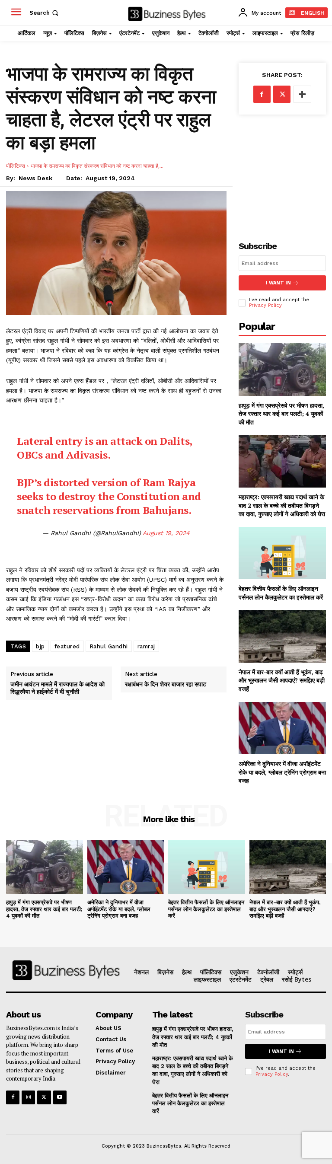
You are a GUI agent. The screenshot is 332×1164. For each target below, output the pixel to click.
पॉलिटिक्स (15, 165)
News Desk (35, 178)
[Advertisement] (282, 171)
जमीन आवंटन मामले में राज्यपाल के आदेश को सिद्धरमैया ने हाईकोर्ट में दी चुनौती (57, 688)
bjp (40, 646)
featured (67, 646)
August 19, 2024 (166, 532)
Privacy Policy (265, 305)
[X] (281, 94)
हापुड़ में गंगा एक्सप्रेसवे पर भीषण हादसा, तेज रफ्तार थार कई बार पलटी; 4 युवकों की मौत (281, 413)
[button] (44, 12)
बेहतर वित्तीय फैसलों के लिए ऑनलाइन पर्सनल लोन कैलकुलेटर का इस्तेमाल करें (281, 592)
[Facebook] (262, 94)
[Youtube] (60, 1097)
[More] (302, 94)
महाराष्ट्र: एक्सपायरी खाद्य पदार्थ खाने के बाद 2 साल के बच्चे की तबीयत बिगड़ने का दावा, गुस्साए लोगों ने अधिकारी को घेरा (282, 505)
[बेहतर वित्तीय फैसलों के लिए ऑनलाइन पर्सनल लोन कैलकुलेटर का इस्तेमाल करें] (282, 553)
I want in (278, 283)
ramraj (146, 646)
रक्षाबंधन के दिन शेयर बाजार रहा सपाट (165, 684)
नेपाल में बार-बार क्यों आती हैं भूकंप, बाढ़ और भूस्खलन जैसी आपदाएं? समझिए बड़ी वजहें (282, 680)
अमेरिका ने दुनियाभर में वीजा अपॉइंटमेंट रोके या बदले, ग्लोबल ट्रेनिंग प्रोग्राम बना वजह (282, 772)
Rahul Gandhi (108, 646)
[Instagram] (28, 1097)
